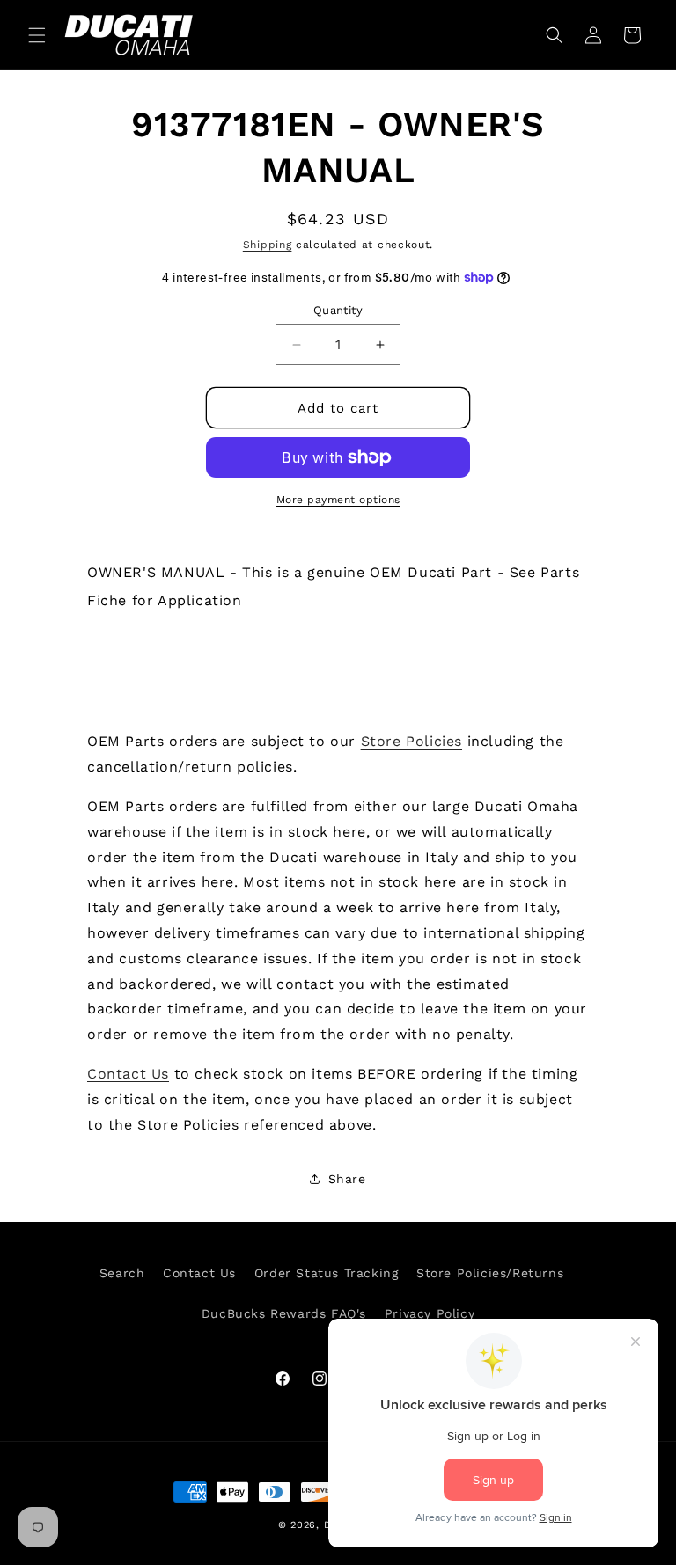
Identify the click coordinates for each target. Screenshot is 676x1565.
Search (122, 1273)
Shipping (267, 244)
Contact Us (128, 1073)
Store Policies (411, 741)
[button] (37, 35)
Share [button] (347, 1179)
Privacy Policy (429, 1313)
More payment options (338, 500)
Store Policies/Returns (489, 1273)
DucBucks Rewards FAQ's (284, 1313)
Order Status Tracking (326, 1273)
